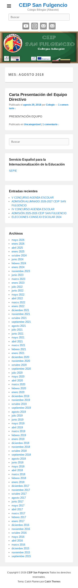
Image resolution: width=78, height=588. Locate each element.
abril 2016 (17, 540)
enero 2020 (18, 392)
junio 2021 (17, 333)
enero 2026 (18, 243)
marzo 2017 (18, 513)
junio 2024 (17, 259)
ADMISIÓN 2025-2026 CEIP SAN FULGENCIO (39, 213)
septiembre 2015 (21, 556)
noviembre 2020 (21, 360)
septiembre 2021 (21, 321)
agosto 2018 (19, 458)
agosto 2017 (19, 497)
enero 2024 (18, 267)
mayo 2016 (18, 536)
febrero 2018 (19, 478)
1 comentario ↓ (50, 124)
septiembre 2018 (21, 454)
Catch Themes (52, 581)
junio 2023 (17, 274)
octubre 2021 (19, 318)
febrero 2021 (19, 349)
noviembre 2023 (21, 271)
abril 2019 (17, 427)
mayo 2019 (18, 423)
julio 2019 (17, 415)
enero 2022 (18, 306)
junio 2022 (17, 290)
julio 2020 (17, 372)
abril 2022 (17, 298)
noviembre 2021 (21, 314)
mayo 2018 (18, 466)
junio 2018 (17, 462)
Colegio (50, 104)
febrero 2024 (19, 263)
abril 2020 (17, 380)
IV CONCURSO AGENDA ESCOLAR (33, 209)
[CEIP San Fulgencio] (39, 47)
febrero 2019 (19, 435)
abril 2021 (17, 341)
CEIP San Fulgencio (43, 5)
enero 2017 (18, 521)
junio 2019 (17, 419)
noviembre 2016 (21, 529)
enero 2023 (18, 282)
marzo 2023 (18, 278)
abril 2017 (17, 509)
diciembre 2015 (20, 548)
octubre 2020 (19, 364)
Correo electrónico (43, 26)
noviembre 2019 (21, 399)
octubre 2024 (19, 255)
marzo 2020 (18, 384)
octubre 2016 (19, 532)
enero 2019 (18, 439)
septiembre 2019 (21, 407)
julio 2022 (17, 286)
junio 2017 (17, 501)
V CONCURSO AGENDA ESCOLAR (33, 197)
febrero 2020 (19, 388)
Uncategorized (32, 124)
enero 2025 (18, 251)
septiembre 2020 (21, 368)
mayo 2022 (18, 294)
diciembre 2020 (20, 357)
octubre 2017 (19, 493)
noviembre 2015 (21, 552)
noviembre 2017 (21, 489)
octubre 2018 (19, 450)
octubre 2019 (19, 403)
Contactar (52, 26)
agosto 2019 (19, 411)
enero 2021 (18, 353)
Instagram (34, 26)
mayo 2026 (18, 239)
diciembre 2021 (20, 310)
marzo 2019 (18, 431)
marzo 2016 (18, 544)
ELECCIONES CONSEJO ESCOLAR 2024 (36, 217)
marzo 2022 (18, 302)
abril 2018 (17, 470)
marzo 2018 (18, 474)
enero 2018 (18, 482)
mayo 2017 (18, 505)
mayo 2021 (18, 337)
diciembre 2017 (20, 485)
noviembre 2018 (21, 446)
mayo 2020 (18, 376)
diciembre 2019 (20, 396)
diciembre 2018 (20, 443)
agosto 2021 (19, 325)
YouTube (25, 26)
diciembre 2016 (20, 524)
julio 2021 (17, 329)
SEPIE (13, 170)
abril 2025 (17, 247)
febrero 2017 (19, 517)
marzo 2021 (18, 345)
